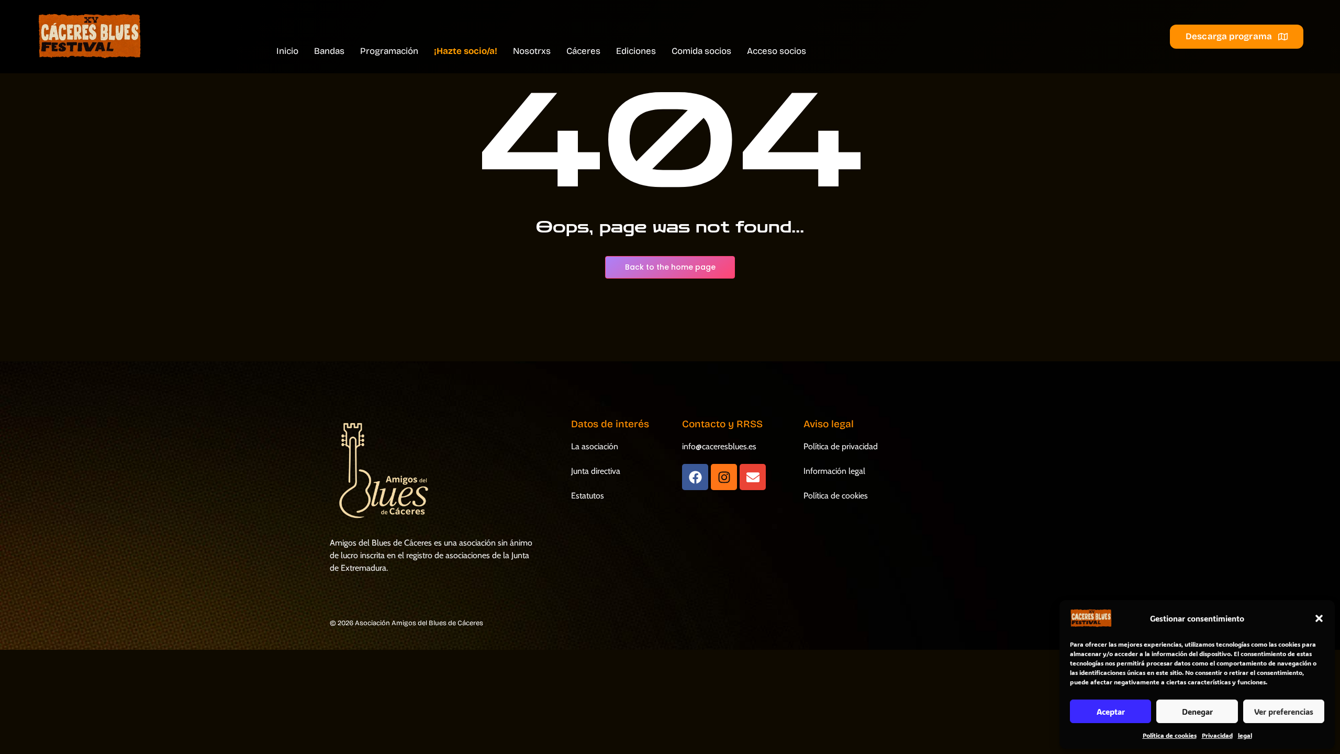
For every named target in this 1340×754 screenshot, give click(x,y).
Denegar (1197, 711)
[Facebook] (695, 477)
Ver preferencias (1283, 711)
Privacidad (1217, 735)
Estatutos (587, 496)
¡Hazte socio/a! (465, 51)
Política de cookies (1170, 735)
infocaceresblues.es (719, 446)
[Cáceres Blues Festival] (89, 36)
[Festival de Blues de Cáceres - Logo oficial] (382, 471)
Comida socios (701, 51)
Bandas (329, 51)
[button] (1319, 618)
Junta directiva (595, 471)
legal (1245, 735)
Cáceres (583, 51)
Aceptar (1111, 711)
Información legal (834, 471)
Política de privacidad (840, 446)
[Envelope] (753, 477)
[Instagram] (724, 477)
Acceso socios (776, 51)
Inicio (287, 51)
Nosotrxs (532, 51)
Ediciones (636, 51)
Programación (389, 51)
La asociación (594, 446)
